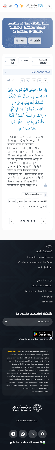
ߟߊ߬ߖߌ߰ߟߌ (36, 40)
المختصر (28, 201)
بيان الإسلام (47, 296)
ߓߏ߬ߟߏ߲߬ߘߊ (49, 246)
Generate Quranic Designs (40, 257)
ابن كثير (12, 201)
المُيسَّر (36, 201)
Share (22, 40)
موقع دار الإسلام (45, 280)
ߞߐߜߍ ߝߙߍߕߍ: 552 (40, 72)
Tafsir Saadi (47, 302)
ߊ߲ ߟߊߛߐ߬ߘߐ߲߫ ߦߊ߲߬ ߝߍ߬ (45, 268)
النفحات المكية (33, 206)
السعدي (20, 201)
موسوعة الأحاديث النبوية (42, 286)
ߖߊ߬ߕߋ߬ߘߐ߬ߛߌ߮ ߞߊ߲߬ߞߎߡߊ (44, 252)
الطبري (43, 206)
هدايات (21, 206)
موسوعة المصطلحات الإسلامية (39, 291)
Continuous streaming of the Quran (35, 262)
